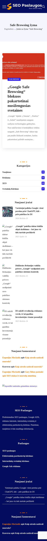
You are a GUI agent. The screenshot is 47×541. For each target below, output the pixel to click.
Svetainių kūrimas (10, 189)
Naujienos (14, 79)
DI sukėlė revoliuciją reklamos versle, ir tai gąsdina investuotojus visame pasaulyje (28, 314)
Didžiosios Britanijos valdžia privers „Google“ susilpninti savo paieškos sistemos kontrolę (29, 268)
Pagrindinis (9, 29)
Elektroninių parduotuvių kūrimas (17, 456)
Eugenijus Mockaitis (11, 357)
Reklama (6, 178)
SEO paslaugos (9, 451)
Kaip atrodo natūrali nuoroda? (29, 367)
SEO (4, 183)
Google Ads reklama (11, 466)
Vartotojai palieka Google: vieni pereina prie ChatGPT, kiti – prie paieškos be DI (29, 211)
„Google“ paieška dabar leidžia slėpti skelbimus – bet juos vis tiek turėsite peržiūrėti (29, 229)
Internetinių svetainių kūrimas (15, 461)
